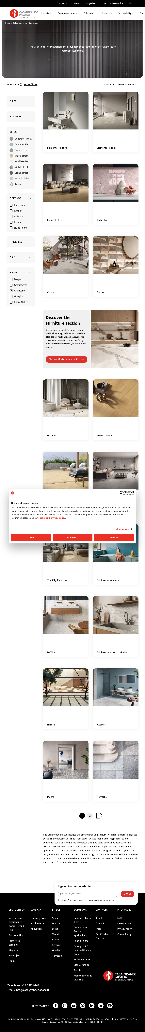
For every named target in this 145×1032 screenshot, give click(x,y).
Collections (17, 23)
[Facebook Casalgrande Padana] (56, 1006)
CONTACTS (102, 910)
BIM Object (14, 956)
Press (98, 929)
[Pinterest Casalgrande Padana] (83, 1006)
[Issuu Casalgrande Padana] (110, 1006)
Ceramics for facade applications (81, 931)
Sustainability (16, 935)
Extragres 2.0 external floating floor (83, 950)
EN (130, 3)
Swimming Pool (82, 960)
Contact (100, 924)
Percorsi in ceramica (14, 943)
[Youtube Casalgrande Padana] (74, 1006)
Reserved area (125, 924)
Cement (56, 945)
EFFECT (56, 910)
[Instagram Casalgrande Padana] (65, 1006)
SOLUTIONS (80, 910)
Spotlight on (17, 910)
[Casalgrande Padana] (23, 13)
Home (7, 23)
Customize (71, 537)
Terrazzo (57, 956)
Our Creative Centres (102, 936)
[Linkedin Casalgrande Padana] (92, 1006)
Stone (55, 918)
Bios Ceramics (81, 965)
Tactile (77, 970)
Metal (55, 929)
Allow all (114, 537)
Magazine (14, 950)
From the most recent (122, 85)
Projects (13, 961)
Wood (55, 934)
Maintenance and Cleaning (83, 978)
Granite (56, 950)
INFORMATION (125, 910)
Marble (56, 924)
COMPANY (35, 910)
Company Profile (39, 918)
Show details (122, 529)
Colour (55, 940)
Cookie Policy (124, 934)
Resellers (100, 918)
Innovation (36, 929)
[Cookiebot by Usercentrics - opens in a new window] (121, 493)
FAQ (119, 918)
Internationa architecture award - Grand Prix (16, 924)
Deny (31, 537)
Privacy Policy (124, 929)
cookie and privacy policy (51, 518)
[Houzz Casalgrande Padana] (101, 1006)
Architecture (37, 924)
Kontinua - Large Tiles (82, 920)
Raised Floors (81, 941)
